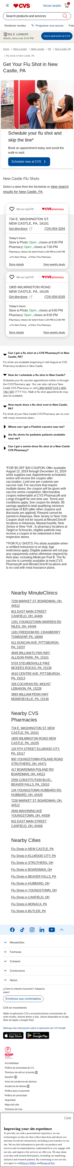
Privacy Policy (28, 1163)
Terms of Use (48, 1163)
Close (67, 1117)
